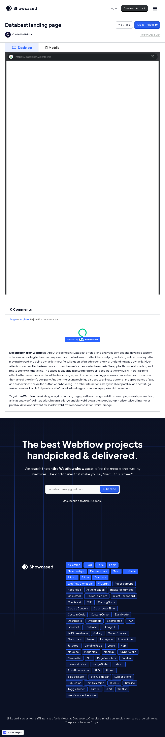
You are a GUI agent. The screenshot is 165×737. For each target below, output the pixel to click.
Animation (74, 564)
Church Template (97, 596)
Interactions (125, 639)
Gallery (97, 633)
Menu (116, 571)
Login (13, 319)
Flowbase (91, 627)
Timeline (130, 683)
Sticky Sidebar (100, 676)
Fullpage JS (109, 627)
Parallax (126, 658)
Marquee (73, 651)
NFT (89, 658)
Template (100, 577)
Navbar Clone (128, 651)
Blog (89, 564)
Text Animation (95, 683)
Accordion (74, 589)
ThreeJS (114, 683)
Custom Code (76, 614)
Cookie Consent (78, 608)
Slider (85, 577)
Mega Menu (91, 651)
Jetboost (73, 645)
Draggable (94, 620)
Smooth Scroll (76, 676)
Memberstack (98, 571)
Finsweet (73, 627)
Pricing (72, 577)
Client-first (74, 602)
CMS (89, 602)
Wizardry (103, 583)
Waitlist (122, 689)
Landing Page (93, 645)
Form (100, 564)
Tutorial (95, 689)
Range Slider (100, 664)
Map (123, 645)
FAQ (130, 620)
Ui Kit (109, 689)
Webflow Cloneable (80, 583)
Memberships (76, 571)
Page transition (106, 658)
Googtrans (75, 639)
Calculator (74, 596)
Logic (111, 645)
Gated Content (117, 633)
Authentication (96, 589)
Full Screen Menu (78, 633)
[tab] (21, 47)
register (25, 319)
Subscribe (109, 489)
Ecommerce (114, 620)
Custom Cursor (100, 614)
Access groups (124, 583)
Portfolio (130, 571)
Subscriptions (123, 676)
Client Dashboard (124, 596)
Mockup (109, 651)
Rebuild (118, 664)
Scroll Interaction (78, 670)
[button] (155, 8)
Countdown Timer (105, 608)
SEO (97, 670)
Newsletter (74, 658)
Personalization (77, 664)
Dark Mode (122, 614)
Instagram (106, 639)
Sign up (109, 670)
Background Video (122, 589)
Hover (91, 639)
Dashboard (75, 620)
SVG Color (74, 683)
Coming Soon (106, 602)
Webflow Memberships (82, 695)
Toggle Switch (76, 689)
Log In (113, 8)
